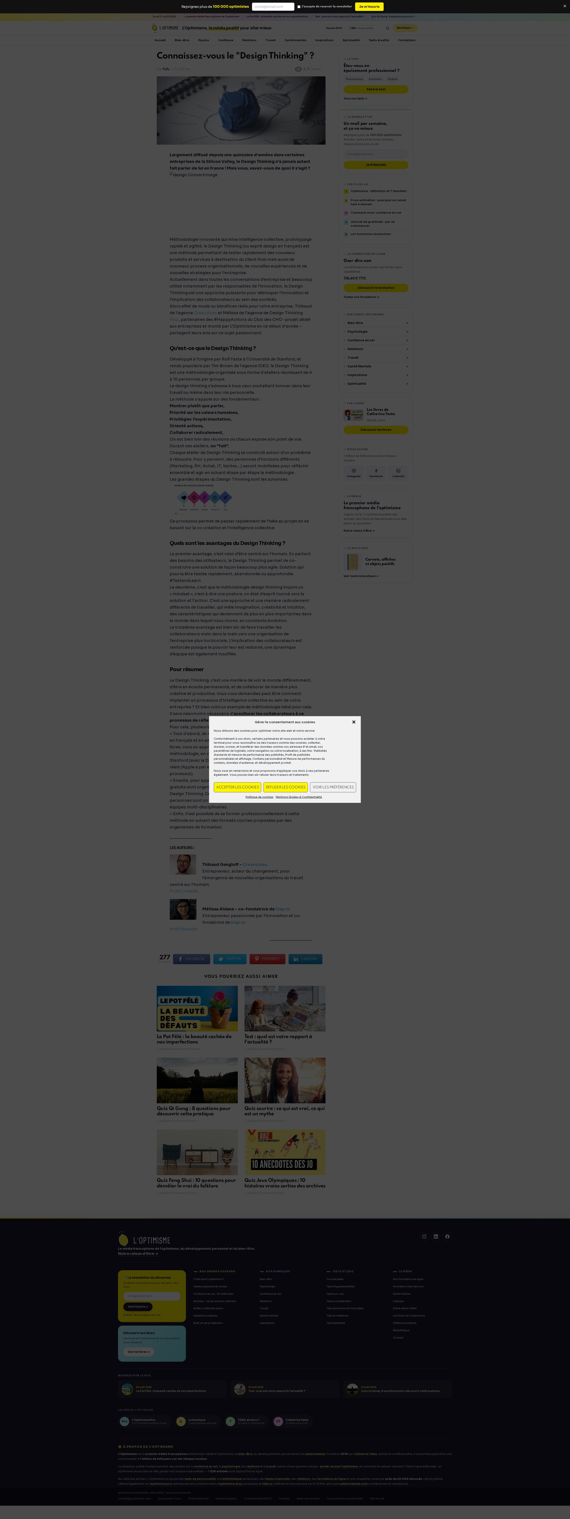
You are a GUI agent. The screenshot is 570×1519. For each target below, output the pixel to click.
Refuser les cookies (285, 787)
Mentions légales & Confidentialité (299, 797)
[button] (354, 722)
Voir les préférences (333, 787)
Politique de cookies (259, 797)
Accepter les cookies (237, 787)
